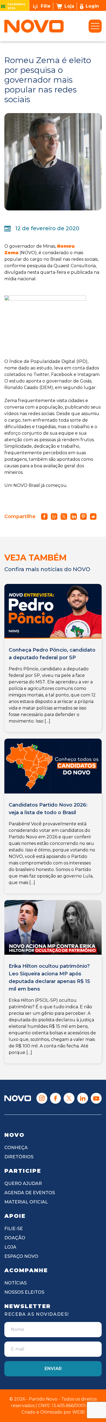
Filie (46, 6)
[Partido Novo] (17, 1098)
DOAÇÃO (14, 1237)
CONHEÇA (16, 1147)
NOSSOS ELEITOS (24, 1292)
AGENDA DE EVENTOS (29, 1192)
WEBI (78, 1412)
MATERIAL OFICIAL (26, 1202)
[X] (69, 1098)
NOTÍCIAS (15, 1283)
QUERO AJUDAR (23, 1183)
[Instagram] (41, 1098)
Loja (69, 6)
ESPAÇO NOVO (21, 1256)
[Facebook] (55, 1098)
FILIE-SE (13, 1228)
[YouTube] (96, 1098)
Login (92, 6)
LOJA (10, 1247)
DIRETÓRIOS (18, 1156)
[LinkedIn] (82, 1098)
